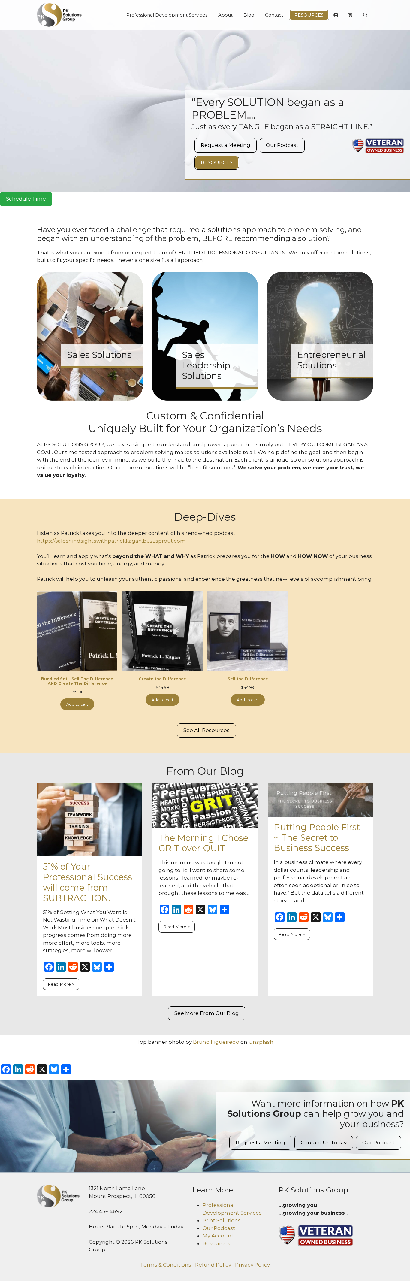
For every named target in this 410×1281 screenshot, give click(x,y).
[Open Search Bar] (365, 15)
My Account (218, 1236)
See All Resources (206, 730)
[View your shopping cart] (350, 15)
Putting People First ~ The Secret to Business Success (317, 837)
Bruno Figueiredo (216, 1042)
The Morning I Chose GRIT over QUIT (203, 843)
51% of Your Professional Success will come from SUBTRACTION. (87, 882)
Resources (309, 15)
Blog (248, 15)
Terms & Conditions (165, 1265)
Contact (274, 15)
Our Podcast (282, 145)
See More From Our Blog (206, 1013)
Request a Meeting (225, 145)
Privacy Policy (252, 1265)
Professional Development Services (166, 15)
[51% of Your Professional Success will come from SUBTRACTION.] (89, 852)
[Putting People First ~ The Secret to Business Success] (320, 813)
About (225, 15)
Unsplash (261, 1042)
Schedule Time (26, 199)
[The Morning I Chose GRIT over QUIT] (205, 824)
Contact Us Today (324, 1143)
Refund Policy (213, 1265)
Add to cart (77, 704)
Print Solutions (222, 1220)
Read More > (61, 984)
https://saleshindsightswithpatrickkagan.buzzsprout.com (111, 541)
